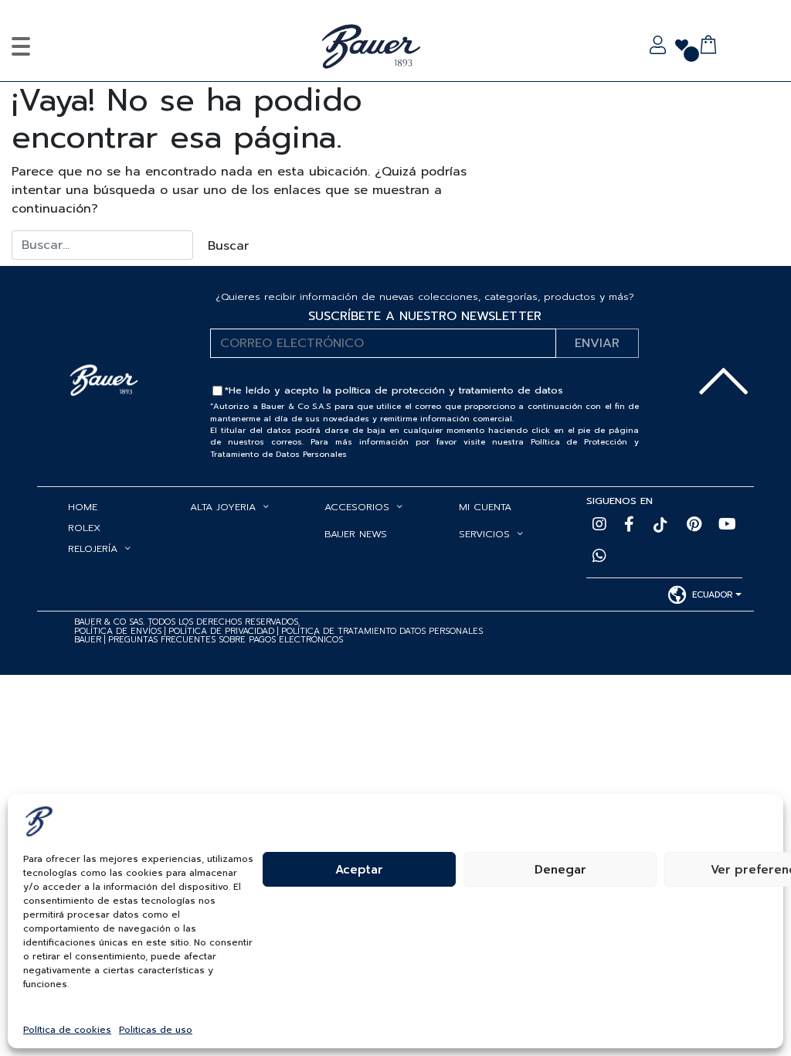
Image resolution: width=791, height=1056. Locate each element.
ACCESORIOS (356, 506)
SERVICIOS (484, 533)
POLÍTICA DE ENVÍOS (117, 631)
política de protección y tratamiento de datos (449, 390)
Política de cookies (67, 1030)
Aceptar (359, 869)
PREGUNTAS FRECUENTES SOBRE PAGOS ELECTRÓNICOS (225, 639)
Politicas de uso (155, 1030)
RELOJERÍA (92, 548)
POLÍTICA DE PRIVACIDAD (222, 631)
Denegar (560, 869)
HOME (82, 506)
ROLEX (84, 527)
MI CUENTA (485, 506)
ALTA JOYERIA (223, 506)
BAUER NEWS (355, 533)
